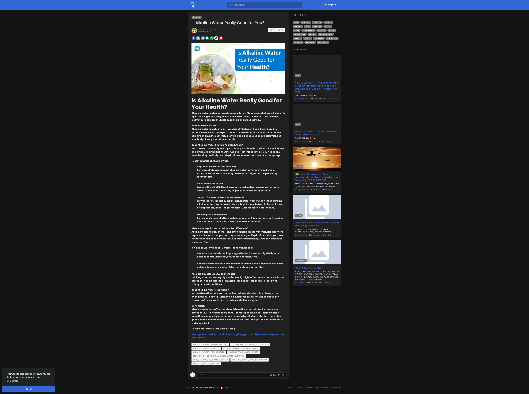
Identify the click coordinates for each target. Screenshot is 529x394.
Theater (310, 42)
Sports (298, 42)
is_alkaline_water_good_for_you (250, 344)
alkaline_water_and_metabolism (249, 359)
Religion (319, 38)
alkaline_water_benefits (206, 348)
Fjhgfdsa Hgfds (303, 190)
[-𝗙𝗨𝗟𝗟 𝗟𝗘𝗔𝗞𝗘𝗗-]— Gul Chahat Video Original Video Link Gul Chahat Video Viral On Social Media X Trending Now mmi (316, 87)
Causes (306, 22)
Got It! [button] (29, 389)
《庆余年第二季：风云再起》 (309, 267)
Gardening (308, 30)
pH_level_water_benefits (206, 363)
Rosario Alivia (302, 235)
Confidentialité (313, 387)
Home (332, 30)
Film (307, 26)
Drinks (297, 26)
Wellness (322, 42)
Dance (328, 22)
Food (327, 26)
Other (297, 38)
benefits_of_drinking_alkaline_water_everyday (218, 356)
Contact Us (326, 387)
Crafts (317, 22)
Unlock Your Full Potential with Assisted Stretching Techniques (317, 224)
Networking (325, 34)
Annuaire (337, 387)
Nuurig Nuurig (302, 141)
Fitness (317, 26)
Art (296, 22)
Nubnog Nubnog (303, 99)
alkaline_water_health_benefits (210, 344)
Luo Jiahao (301, 283)
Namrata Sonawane (207, 29)
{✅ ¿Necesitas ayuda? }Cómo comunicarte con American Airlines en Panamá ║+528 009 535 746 (316, 177)
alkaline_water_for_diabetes (208, 352)
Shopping (332, 38)
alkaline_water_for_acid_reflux (240, 348)
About (291, 387)
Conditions (300, 387)
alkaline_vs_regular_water (243, 352)
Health (196, 17)
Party (308, 38)
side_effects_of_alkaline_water (210, 359)
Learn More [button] (12, 381)
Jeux (296, 30)
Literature (299, 34)
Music (312, 34)
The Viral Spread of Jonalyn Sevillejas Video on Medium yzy (316, 133)
